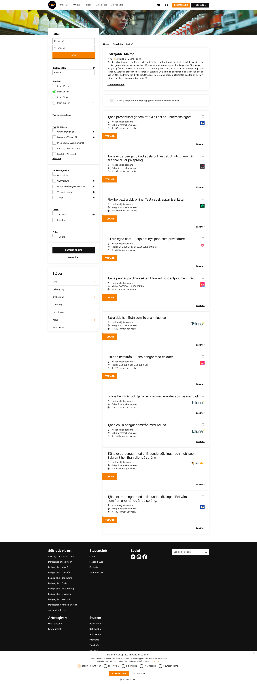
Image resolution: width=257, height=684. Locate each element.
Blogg (89, 5)
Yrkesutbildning (65, 192)
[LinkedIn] (134, 556)
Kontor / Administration (68, 148)
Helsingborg (58, 289)
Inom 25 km (63, 91)
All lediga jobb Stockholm (61, 556)
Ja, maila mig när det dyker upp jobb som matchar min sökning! (147, 100)
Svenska (61, 214)
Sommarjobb (95, 634)
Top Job (61, 237)
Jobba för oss (96, 572)
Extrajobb (118, 44)
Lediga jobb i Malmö (58, 567)
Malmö (129, 44)
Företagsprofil (55, 629)
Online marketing (65, 131)
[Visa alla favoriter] (158, 5)
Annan (60, 197)
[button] (128, 679)
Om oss (93, 556)
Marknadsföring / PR (67, 137)
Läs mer (157, 661)
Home (106, 44)
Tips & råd (94, 645)
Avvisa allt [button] (139, 673)
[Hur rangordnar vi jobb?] (93, 68)
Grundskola (63, 175)
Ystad (55, 319)
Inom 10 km (63, 86)
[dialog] (128, 667)
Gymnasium (63, 180)
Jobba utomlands (56, 610)
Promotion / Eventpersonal (70, 142)
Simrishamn (58, 327)
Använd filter (73, 250)
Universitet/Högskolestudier (71, 186)
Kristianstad (58, 297)
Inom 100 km (63, 103)
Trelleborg (57, 304)
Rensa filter (73, 257)
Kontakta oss (101, 5)
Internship (94, 639)
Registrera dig (181, 5)
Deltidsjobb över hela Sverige (62, 604)
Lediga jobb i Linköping (59, 594)
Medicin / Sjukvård (66, 154)
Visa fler (56, 158)
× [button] (254, 654)
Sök (73, 55)
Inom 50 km (63, 97)
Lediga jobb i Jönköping (60, 578)
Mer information (115, 84)
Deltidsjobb (95, 629)
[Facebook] (145, 556)
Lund (54, 281)
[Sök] (167, 5)
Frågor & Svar (96, 561)
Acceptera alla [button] (119, 673)
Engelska (61, 220)
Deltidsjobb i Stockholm (60, 561)
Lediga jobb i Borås (57, 583)
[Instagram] (139, 556)
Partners (93, 650)
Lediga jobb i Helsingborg (61, 588)
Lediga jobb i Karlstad (59, 599)
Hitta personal (55, 623)
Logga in (200, 5)
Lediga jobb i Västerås (59, 572)
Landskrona (58, 312)
